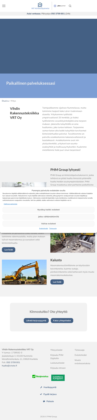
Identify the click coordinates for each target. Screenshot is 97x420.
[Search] (70, 5)
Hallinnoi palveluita (10, 204)
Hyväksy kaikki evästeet (48, 209)
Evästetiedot (43, 228)
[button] (4, 6)
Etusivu (5, 101)
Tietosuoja (53, 228)
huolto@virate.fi (9, 365)
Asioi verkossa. (34, 13)
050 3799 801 (58, 13)
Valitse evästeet (48, 223)
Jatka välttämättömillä (48, 216)
